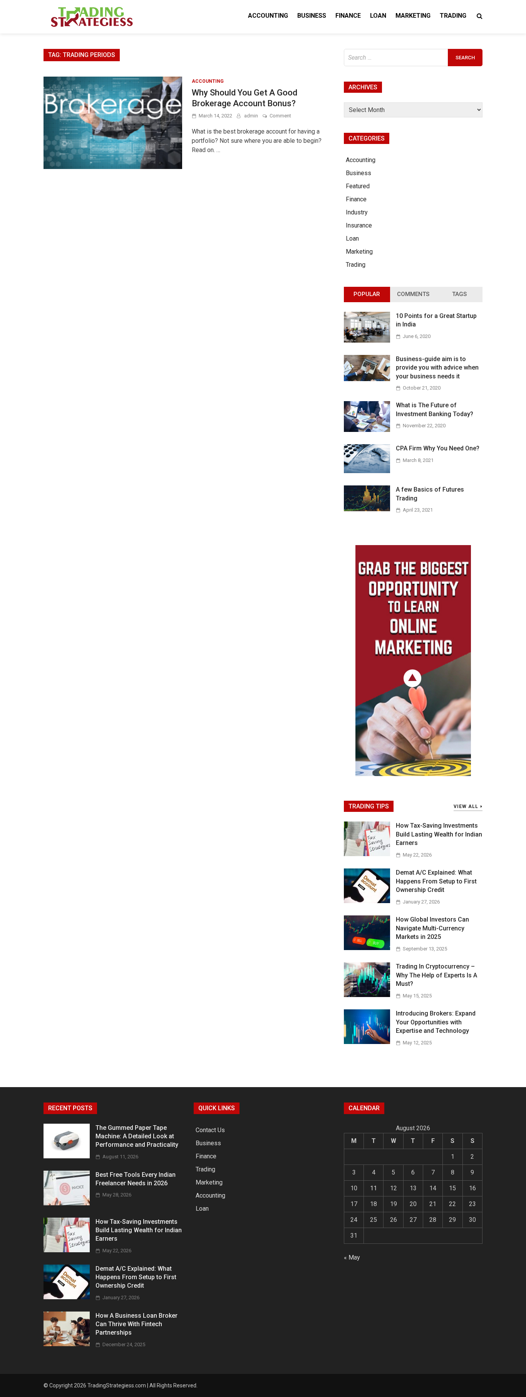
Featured (358, 186)
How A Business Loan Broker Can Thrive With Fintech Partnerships (136, 1324)
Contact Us (210, 1130)
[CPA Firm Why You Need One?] (367, 471)
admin (251, 116)
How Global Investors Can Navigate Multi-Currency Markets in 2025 (432, 928)
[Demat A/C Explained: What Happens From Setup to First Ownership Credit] (367, 901)
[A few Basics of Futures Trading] (367, 509)
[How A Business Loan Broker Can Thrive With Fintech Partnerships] (67, 1344)
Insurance (359, 225)
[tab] (367, 294)
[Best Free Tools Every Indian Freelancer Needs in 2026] (67, 1203)
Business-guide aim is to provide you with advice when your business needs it (437, 367)
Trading (453, 15)
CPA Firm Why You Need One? (437, 448)
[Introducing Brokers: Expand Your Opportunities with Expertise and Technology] (367, 1042)
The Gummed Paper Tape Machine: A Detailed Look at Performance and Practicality (136, 1136)
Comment (280, 116)
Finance (348, 15)
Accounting (268, 15)
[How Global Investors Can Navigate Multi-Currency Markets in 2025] (367, 948)
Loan (378, 15)
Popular (366, 294)
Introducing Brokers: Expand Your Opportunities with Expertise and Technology (436, 1022)
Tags (459, 294)
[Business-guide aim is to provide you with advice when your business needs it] (367, 379)
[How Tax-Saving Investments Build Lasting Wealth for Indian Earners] (367, 854)
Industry (357, 212)
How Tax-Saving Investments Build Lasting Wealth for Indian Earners (439, 834)
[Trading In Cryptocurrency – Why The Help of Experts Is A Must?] (367, 995)
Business (311, 15)
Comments (413, 294)
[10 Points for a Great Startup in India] (367, 340)
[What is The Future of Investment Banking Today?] (367, 429)
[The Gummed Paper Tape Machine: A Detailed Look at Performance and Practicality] (67, 1156)
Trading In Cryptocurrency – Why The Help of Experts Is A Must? (436, 975)
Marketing (413, 15)
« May (352, 1257)
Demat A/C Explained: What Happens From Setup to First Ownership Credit (436, 881)
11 (373, 1188)
